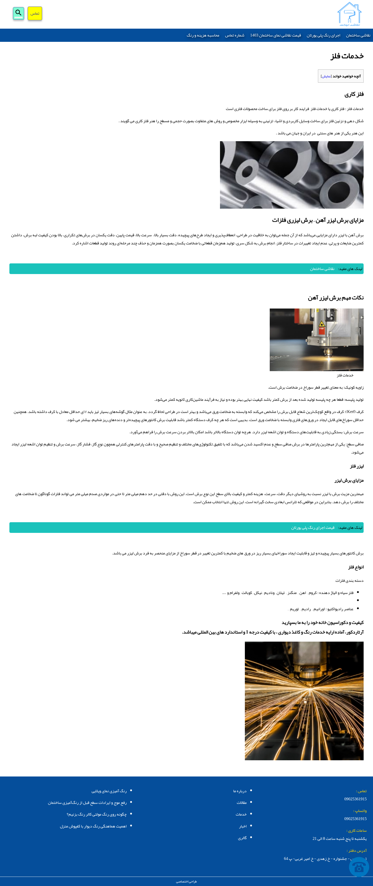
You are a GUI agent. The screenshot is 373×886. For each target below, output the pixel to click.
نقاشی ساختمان (358, 35)
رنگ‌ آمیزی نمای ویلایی (109, 791)
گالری (242, 838)
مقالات (242, 803)
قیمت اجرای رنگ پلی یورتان (312, 527)
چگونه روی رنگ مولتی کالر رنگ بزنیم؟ (97, 814)
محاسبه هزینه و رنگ (203, 35)
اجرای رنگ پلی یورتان (323, 35)
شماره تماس (234, 35)
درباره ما (240, 791)
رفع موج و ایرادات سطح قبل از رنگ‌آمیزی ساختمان (87, 803)
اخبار (243, 826)
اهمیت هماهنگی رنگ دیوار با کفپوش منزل (93, 826)
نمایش (326, 76)
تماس (34, 14)
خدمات (241, 814)
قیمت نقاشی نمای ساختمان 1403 (275, 35)
